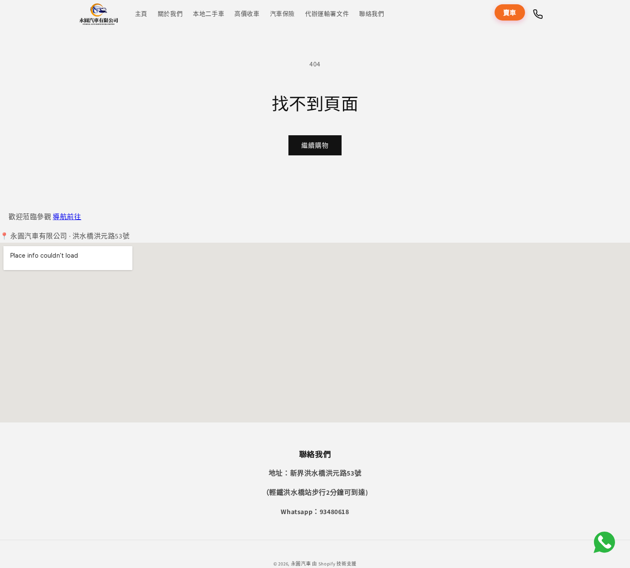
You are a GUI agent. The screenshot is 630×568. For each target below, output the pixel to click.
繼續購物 (315, 145)
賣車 (509, 13)
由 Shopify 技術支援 (334, 564)
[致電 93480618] (537, 14)
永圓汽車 (301, 564)
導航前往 (67, 216)
